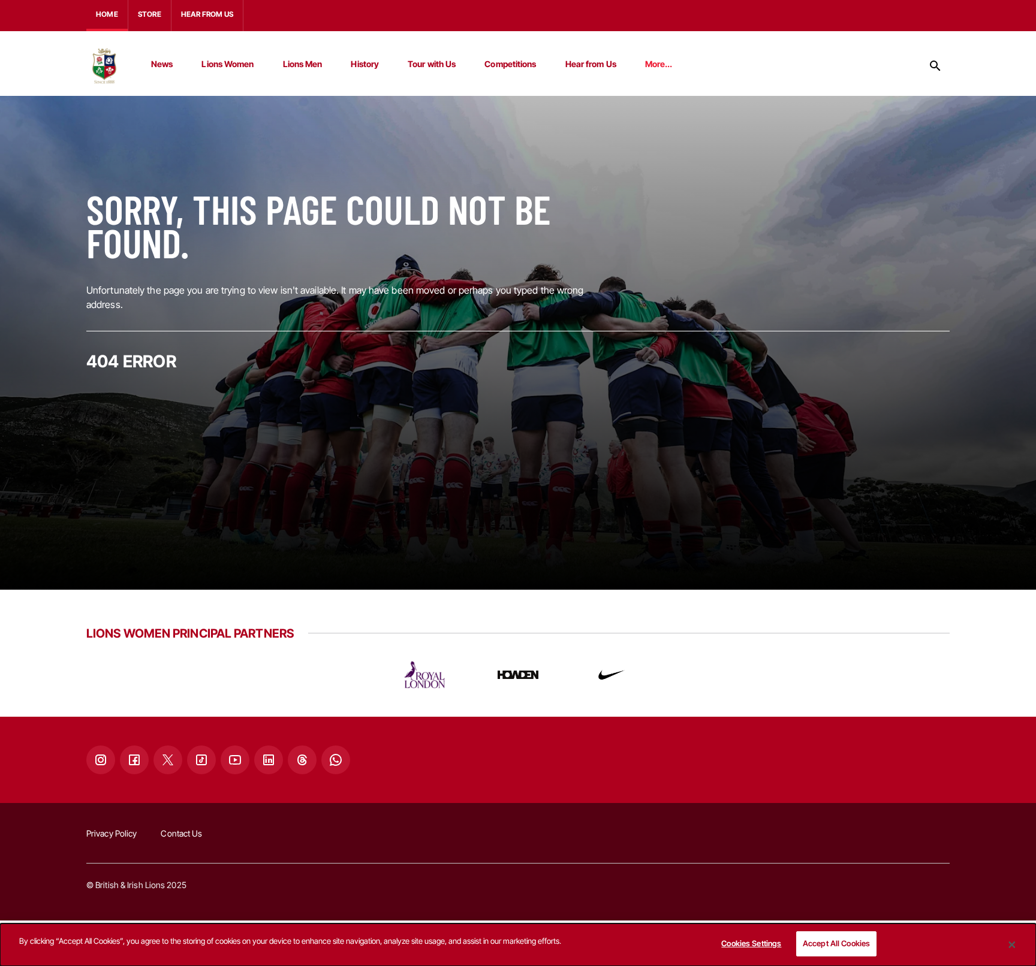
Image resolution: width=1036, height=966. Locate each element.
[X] (167, 759)
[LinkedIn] (268, 759)
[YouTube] (235, 759)
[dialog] (518, 944)
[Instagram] (100, 759)
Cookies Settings (751, 943)
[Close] (1012, 945)
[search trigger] (935, 66)
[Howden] (518, 675)
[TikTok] (201, 759)
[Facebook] (134, 759)
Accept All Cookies (836, 943)
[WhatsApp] (335, 759)
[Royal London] (424, 675)
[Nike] (611, 675)
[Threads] (302, 759)
